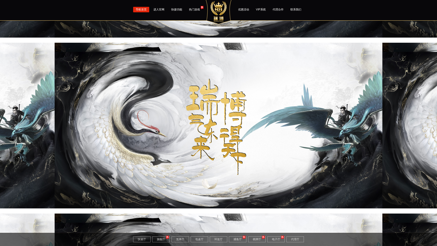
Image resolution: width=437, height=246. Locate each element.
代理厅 (295, 239)
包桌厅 (199, 239)
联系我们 (295, 9)
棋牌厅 (257, 239)
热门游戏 (194, 9)
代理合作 (278, 9)
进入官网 (158, 9)
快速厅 (142, 239)
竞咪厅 (180, 239)
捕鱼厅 (238, 239)
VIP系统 (261, 9)
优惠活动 (243, 9)
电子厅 (276, 239)
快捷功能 (176, 9)
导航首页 (141, 9)
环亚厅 (218, 239)
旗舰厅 (161, 239)
